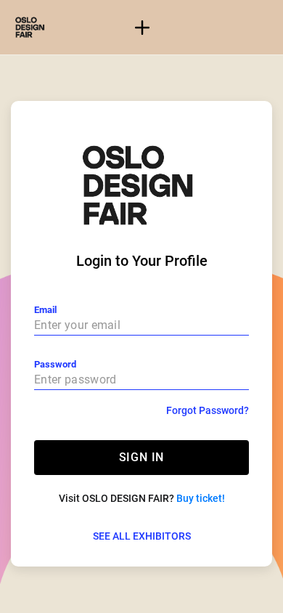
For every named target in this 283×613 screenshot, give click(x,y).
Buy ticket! (200, 498)
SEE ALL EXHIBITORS (142, 536)
